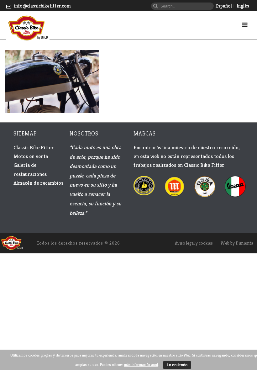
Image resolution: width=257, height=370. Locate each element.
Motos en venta (30, 156)
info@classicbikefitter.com (42, 6)
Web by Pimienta (236, 243)
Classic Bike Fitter (33, 147)
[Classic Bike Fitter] (12, 242)
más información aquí (141, 364)
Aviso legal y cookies (194, 243)
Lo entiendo (177, 365)
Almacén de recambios (38, 182)
